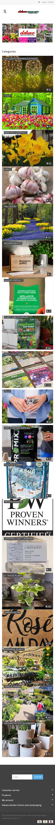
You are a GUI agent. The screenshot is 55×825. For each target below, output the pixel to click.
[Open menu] (5, 11)
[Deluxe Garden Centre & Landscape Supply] (32, 12)
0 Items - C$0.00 (47, 2)
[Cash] (45, 821)
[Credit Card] (39, 821)
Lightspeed (15, 818)
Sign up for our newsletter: (27, 771)
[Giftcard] (50, 821)
